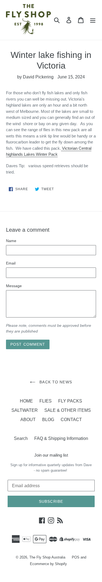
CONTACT (71, 419)
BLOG (48, 419)
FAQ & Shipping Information (61, 438)
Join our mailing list (51, 455)
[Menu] (93, 20)
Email (11, 263)
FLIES (45, 401)
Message (14, 286)
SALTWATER (24, 410)
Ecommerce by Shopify (48, 564)
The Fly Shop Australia (47, 557)
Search (21, 438)
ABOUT (28, 419)
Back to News (55, 382)
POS (75, 557)
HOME (26, 401)
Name (11, 241)
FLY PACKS (70, 401)
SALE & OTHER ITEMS (67, 410)
